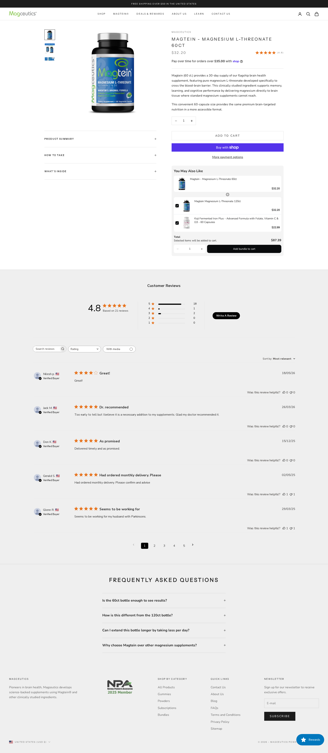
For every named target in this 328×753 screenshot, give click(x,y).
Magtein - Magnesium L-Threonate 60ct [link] (213, 179)
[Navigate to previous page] (134, 545)
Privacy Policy (220, 722)
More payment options (227, 157)
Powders (164, 701)
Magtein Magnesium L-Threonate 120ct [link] (217, 201)
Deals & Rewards (150, 13)
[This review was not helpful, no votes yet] (291, 392)
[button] (177, 249)
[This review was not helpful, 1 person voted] (291, 494)
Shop (102, 13)
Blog (214, 701)
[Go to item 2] (49, 48)
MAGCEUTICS (181, 32)
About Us (179, 13)
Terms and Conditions (225, 715)
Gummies (164, 694)
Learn (199, 13)
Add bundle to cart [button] (244, 249)
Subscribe (280, 716)
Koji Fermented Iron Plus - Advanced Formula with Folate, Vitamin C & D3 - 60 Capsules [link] (236, 220)
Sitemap (216, 729)
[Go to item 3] (49, 59)
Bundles (163, 715)
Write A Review (226, 315)
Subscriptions (167, 708)
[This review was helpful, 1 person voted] (284, 494)
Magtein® (121, 13)
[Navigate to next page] (194, 545)
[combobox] (84, 349)
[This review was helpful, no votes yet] (284, 392)
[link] (181, 183)
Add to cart (227, 136)
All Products (166, 687)
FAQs (214, 708)
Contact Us (221, 13)
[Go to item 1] (49, 34)
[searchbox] (46, 349)
